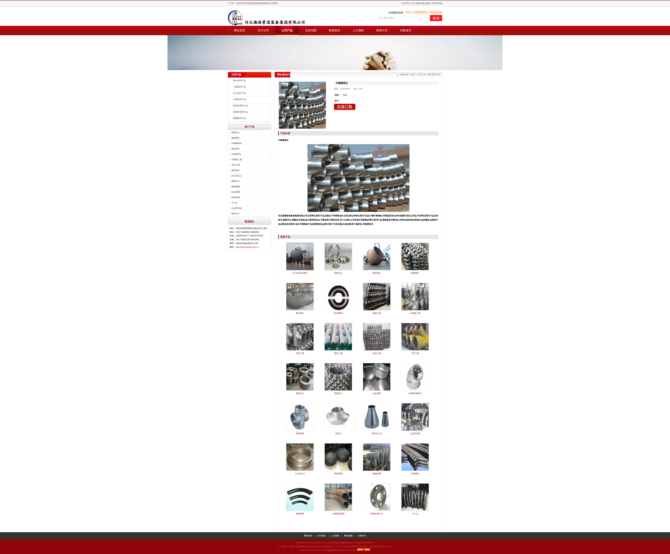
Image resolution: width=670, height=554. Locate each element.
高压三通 (338, 353)
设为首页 (405, 3)
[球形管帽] (338, 470)
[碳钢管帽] (377, 470)
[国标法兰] (338, 270)
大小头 (234, 203)
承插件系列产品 (240, 112)
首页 (413, 74)
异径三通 (377, 353)
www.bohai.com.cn (320, 542)
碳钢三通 (377, 313)
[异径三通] (377, 350)
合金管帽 (235, 192)
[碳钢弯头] (415, 270)
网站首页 (239, 30)
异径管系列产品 (240, 105)
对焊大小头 (376, 433)
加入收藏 (415, 3)
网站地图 (425, 3)
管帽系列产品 (239, 118)
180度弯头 (236, 154)
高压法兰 (235, 213)
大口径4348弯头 (300, 273)
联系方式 (382, 30)
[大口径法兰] (300, 470)
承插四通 (300, 433)
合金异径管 (236, 208)
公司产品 (287, 30)
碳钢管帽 (235, 186)
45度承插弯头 (415, 393)
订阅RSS (362, 535)
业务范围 (310, 30)
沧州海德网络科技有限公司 (335, 550)
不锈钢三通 (236, 159)
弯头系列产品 (239, 80)
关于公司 (263, 30)
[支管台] (338, 430)
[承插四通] (300, 430)
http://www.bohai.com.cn (247, 247)
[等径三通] (300, 350)
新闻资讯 (334, 30)
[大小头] (415, 510)
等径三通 (235, 165)
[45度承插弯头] (415, 390)
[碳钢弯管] (300, 510)
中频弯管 (415, 473)
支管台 (338, 433)
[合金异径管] (415, 430)
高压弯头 (235, 149)
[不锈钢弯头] (302, 105)
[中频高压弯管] (338, 510)
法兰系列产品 (239, 93)
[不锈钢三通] (415, 310)
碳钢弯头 (235, 138)
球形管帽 (235, 197)
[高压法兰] (300, 390)
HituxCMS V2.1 (315, 550)
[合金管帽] (377, 390)
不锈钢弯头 (236, 143)
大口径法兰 (236, 176)
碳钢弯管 (300, 513)
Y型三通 (415, 353)
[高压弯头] (377, 270)
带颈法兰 (235, 132)
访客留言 (405, 30)
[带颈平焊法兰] (377, 510)
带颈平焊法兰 (376, 513)
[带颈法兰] (338, 390)
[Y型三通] (415, 350)
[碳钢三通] (377, 310)
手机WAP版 (436, 3)
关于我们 (321, 535)
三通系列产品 (239, 87)
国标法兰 (235, 181)
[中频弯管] (415, 470)
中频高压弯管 (338, 513)
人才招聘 (358, 30)
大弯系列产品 (239, 99)
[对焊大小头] (377, 430)
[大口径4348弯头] (300, 270)
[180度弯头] (338, 310)
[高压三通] (338, 350)
